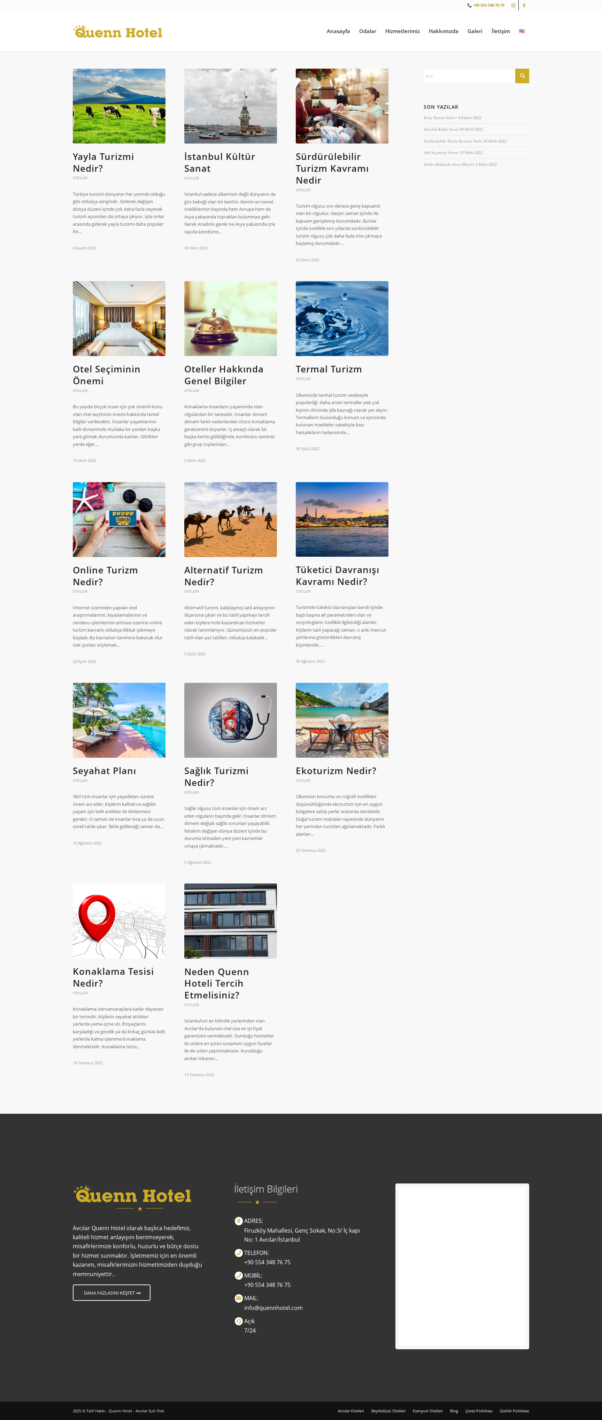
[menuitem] (338, 31)
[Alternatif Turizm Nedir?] (230, 519)
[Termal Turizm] (342, 318)
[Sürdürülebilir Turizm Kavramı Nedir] (342, 106)
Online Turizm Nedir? (105, 576)
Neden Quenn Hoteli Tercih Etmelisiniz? (216, 983)
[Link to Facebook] (524, 5)
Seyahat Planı (104, 770)
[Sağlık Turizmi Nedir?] (230, 720)
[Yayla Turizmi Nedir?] (119, 106)
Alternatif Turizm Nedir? (223, 576)
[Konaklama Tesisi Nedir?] (119, 920)
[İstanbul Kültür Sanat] (230, 106)
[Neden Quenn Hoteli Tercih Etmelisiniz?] (230, 920)
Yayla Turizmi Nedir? (103, 162)
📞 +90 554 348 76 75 (485, 5)
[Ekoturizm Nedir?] (342, 720)
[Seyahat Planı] (119, 720)
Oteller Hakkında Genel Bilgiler (224, 375)
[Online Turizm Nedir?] (119, 519)
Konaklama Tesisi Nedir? (113, 977)
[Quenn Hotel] (117, 31)
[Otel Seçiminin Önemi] (119, 318)
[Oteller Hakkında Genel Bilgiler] (230, 318)
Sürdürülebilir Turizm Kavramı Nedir (332, 168)
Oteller (80, 177)
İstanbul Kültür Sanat (219, 162)
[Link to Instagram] (513, 5)
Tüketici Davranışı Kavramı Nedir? (337, 575)
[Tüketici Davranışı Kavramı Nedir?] (342, 519)
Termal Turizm (329, 369)
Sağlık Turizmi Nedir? (216, 776)
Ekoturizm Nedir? (336, 770)
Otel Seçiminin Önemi (107, 375)
